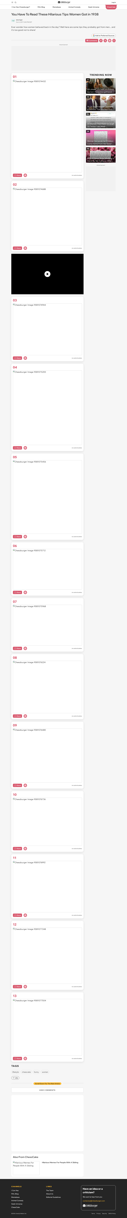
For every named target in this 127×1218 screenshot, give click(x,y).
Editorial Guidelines (53, 1197)
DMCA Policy (112, 1213)
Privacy (99, 1213)
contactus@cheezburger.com (94, 1201)
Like (16, 1078)
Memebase (15, 1197)
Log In (114, 2)
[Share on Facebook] (101, 40)
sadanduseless (78, 175)
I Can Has (15, 1190)
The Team (49, 1190)
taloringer (19, 20)
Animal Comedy (17, 1201)
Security (104, 1213)
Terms (93, 1213)
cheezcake (26, 1072)
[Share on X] (105, 40)
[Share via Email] (114, 40)
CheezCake (15, 1207)
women (45, 1072)
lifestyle (15, 1072)
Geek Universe (16, 1204)
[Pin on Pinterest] (25, 175)
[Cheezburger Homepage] (64, 2)
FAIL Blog (15, 1194)
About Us (49, 1194)
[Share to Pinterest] (109, 40)
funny (36, 1072)
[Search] (15, 2)
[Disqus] (47, 1124)
